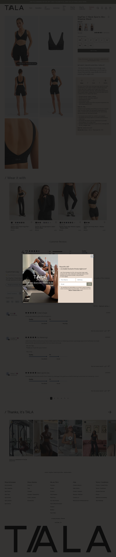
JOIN (89, 284)
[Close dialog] (92, 256)
